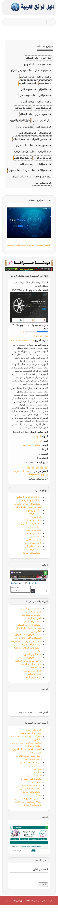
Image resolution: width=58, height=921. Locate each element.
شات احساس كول (33, 546)
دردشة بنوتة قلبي (23, 158)
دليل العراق (26, 114)
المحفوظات (33, 474)
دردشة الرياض (27, 101)
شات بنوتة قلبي (28, 89)
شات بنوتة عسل (43, 70)
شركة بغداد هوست (32, 670)
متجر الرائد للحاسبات (31, 733)
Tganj (39, 795)
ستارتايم (37, 772)
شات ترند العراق (43, 114)
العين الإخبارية (35, 618)
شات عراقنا (29, 170)
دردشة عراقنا (35, 549)
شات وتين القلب (34, 730)
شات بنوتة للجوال (42, 108)
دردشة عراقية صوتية (32, 644)
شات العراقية (44, 151)
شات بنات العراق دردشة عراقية (26, 641)
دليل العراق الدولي (41, 120)
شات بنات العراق (24, 145)
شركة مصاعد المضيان (31, 762)
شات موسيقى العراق (21, 70)
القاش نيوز (36, 631)
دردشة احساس (34, 526)
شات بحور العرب (28, 83)
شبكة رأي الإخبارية (33, 805)
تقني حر (38, 769)
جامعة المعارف (34, 775)
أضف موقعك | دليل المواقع (37, 64)
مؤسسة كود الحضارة (31, 779)
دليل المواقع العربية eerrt (30, 792)
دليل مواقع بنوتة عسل (31, 615)
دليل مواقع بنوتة (34, 510)
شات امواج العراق (33, 621)
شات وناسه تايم (23, 108)
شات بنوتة (37, 517)
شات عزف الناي (42, 158)
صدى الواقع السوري (32, 654)
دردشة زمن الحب (33, 677)
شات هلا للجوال (21, 139)
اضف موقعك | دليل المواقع (29, 628)
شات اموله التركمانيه (31, 664)
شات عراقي (45, 95)
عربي (39, 441)
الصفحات (25, 471)
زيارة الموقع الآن (40, 336)
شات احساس (27, 76)
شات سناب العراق (22, 176)
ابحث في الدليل (40, 869)
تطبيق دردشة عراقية (24, 151)
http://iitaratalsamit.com (22, 340)
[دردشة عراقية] (29, 269)
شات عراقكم (44, 170)
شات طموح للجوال (41, 139)
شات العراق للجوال (26, 132)
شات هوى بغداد (43, 145)
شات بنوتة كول (25, 126)
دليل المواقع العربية (20, 120)
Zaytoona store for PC (31, 785)
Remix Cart (36, 667)
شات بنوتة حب (34, 533)
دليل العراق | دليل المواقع (38, 58)
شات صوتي (14, 170)
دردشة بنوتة (45, 83)
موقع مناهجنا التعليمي (31, 788)
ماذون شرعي (35, 765)
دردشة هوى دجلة (42, 176)
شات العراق (45, 89)
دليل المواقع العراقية (32, 500)
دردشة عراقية (44, 76)
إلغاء (22, 331)
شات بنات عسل (34, 520)
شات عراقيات (44, 164)
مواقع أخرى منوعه (31, 445)
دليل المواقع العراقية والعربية (28, 504)
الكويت (37, 436)
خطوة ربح (37, 782)
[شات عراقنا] (29, 262)
